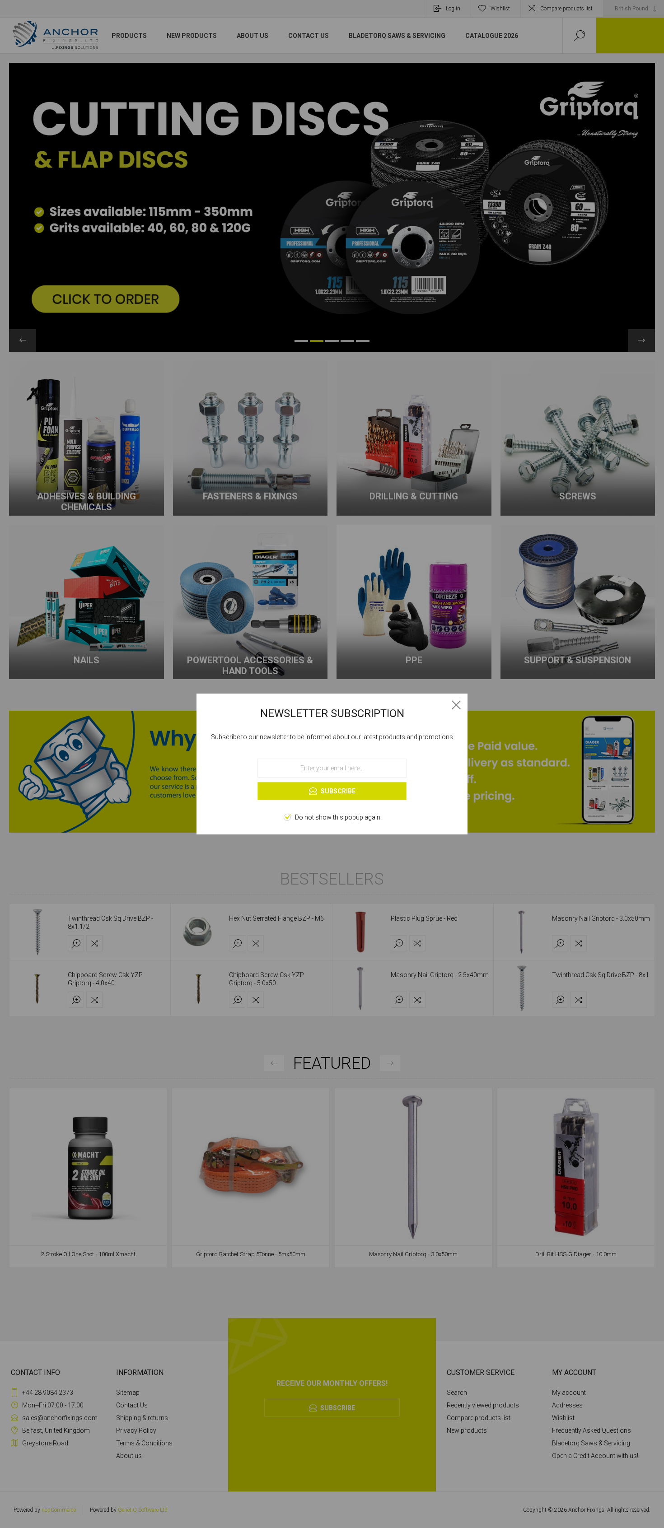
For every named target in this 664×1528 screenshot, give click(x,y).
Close (456, 705)
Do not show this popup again (337, 817)
